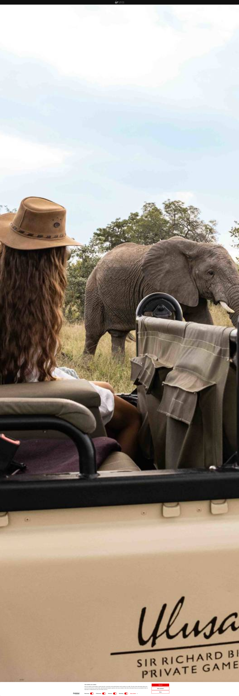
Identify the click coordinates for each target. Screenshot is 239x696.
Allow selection (160, 688)
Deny (160, 692)
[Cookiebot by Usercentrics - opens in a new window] (76, 694)
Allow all (160, 685)
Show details (133, 693)
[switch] (104, 694)
